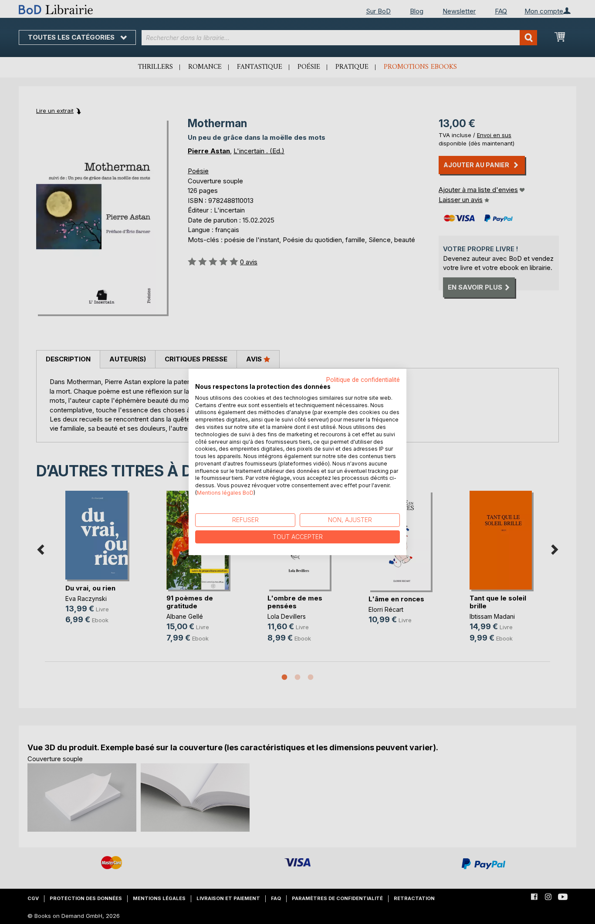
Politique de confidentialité (363, 379)
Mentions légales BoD (225, 492)
